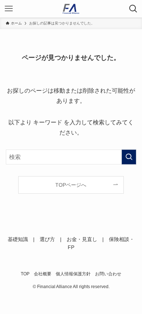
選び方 (47, 239)
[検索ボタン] (133, 9)
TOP (25, 273)
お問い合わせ (108, 273)
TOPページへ (70, 185)
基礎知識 (18, 239)
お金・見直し (82, 239)
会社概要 (42, 273)
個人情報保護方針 (73, 273)
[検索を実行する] (129, 157)
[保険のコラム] (71, 9)
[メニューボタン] (8, 9)
